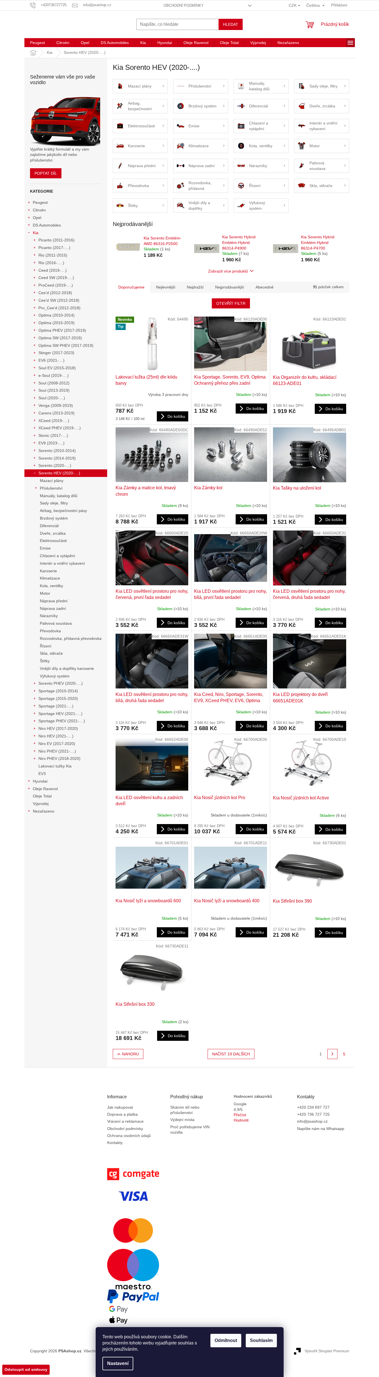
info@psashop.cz (312, 1121)
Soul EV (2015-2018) (57, 368)
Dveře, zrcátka (53, 533)
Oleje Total (42, 796)
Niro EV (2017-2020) (56, 743)
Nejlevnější (165, 287)
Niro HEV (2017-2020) (58, 728)
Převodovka (50, 631)
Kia (35, 232)
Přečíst (240, 1115)
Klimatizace (50, 578)
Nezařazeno (43, 811)
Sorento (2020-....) (54, 465)
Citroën (39, 210)
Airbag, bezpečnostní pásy (63, 510)
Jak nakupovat (120, 1107)
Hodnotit (241, 1120)
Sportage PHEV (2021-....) (61, 721)
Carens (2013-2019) (56, 413)
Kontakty (115, 1142)
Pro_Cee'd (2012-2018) (59, 308)
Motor (45, 593)
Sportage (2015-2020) (58, 698)
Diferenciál (49, 525)
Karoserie (48, 571)
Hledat (230, 24)
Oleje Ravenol (45, 788)
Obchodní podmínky (184, 5)
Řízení (45, 646)
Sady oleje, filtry (54, 503)
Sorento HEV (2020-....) (59, 473)
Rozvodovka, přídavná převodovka (71, 638)
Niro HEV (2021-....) (55, 736)
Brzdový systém (54, 518)
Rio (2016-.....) (51, 262)
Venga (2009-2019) (55, 405)
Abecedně (265, 287)
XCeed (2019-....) (53, 420)
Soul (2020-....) (51, 398)
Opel (37, 217)
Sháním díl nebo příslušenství (184, 1110)
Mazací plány (51, 480)
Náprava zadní (53, 608)
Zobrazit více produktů (228, 271)
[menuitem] (37, 42)
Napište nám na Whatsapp (320, 1128)
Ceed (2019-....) (52, 270)
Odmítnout (226, 1340)
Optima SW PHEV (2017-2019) (65, 345)
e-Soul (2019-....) (53, 375)
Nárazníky (49, 615)
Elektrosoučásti (53, 540)
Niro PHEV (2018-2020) (59, 758)
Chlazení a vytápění (57, 555)
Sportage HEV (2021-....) (60, 713)
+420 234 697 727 (313, 1107)
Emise (45, 548)
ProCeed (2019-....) (55, 285)
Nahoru (130, 1054)
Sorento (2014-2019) (57, 458)
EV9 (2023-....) (51, 443)
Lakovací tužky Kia (55, 766)
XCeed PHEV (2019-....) (59, 428)
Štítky (45, 661)
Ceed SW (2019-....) (56, 277)
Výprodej (41, 803)
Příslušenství (51, 488)
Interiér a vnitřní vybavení (62, 563)
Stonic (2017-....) (53, 435)
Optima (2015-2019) (56, 322)
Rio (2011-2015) (52, 255)
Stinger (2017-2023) (56, 352)
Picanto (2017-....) (54, 247)
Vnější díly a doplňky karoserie (67, 668)
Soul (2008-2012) (54, 383)
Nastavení (117, 1363)
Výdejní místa (182, 1119)
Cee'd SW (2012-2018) (58, 300)
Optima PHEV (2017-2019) (62, 330)
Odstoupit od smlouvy (25, 1369)
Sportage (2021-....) (55, 706)
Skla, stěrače (51, 653)
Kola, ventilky (51, 585)
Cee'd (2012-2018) (55, 292)
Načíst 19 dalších (231, 1054)
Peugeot (40, 202)
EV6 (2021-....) (51, 360)
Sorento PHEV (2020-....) (60, 683)
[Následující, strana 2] (332, 1054)
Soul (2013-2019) (54, 390)
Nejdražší (195, 287)
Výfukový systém (55, 676)
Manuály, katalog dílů (58, 495)
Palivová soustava (56, 623)
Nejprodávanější (229, 287)
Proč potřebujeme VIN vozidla (190, 1129)
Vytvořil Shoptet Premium (327, 1350)
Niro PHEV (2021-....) (57, 751)
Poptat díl (46, 173)
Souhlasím (261, 1340)
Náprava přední (54, 601)
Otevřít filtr (230, 303)
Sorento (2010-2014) (57, 450)
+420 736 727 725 (313, 1114)
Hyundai (40, 781)
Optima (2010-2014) (56, 315)
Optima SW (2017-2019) (60, 338)
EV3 (42, 773)
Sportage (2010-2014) (58, 691)
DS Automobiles (47, 225)
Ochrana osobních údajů (129, 1135)
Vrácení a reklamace (125, 1121)
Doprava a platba (122, 1114)
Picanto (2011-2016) (56, 240)
